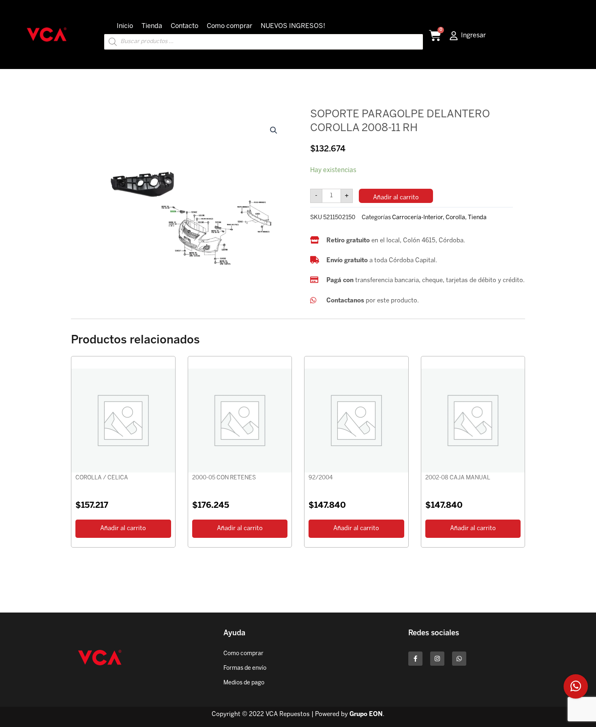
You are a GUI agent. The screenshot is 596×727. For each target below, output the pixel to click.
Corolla (455, 217)
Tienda (151, 26)
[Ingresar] (453, 35)
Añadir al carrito (396, 198)
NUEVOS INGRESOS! (293, 26)
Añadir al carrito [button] (123, 528)
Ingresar (473, 35)
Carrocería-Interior (417, 217)
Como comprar (229, 26)
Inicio (125, 26)
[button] (273, 130)
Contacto (184, 26)
